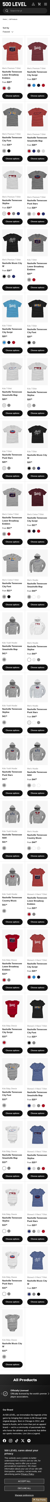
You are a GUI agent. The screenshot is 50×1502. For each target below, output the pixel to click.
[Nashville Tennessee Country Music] (37, 814)
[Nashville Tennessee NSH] (37, 751)
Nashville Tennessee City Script (37, 73)
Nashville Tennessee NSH (37, 773)
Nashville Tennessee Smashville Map (37, 139)
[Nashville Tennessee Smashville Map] (37, 117)
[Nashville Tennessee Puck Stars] (37, 179)
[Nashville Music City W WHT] (12, 242)
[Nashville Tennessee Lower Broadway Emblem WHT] (12, 51)
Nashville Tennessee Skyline (12, 202)
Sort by (6, 28)
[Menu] (45, 4)
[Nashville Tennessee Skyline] (12, 179)
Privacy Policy (27, 1474)
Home (5, 19)
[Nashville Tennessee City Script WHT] (37, 51)
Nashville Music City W (12, 264)
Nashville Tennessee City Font (12, 139)
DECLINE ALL (24, 1488)
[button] (39, 4)
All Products (13, 19)
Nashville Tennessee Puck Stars (37, 202)
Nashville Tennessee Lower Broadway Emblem (12, 75)
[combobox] (25, 10)
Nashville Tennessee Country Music (37, 836)
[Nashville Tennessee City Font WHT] (12, 117)
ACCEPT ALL (24, 1481)
